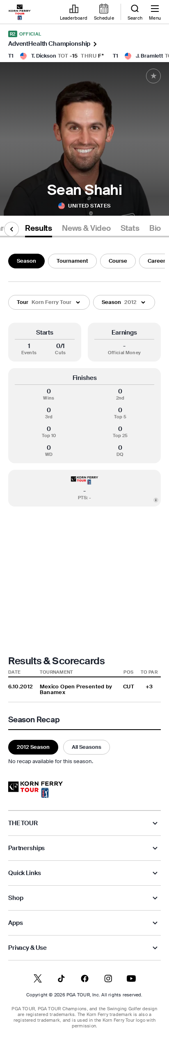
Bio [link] (155, 228)
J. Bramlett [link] (149, 55)
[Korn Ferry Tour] (35, 790)
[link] (19, 12)
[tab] (38, 230)
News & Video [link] (86, 228)
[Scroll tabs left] (11, 229)
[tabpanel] (84, 507)
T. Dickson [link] (43, 55)
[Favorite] (153, 76)
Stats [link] (130, 228)
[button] (49, 302)
